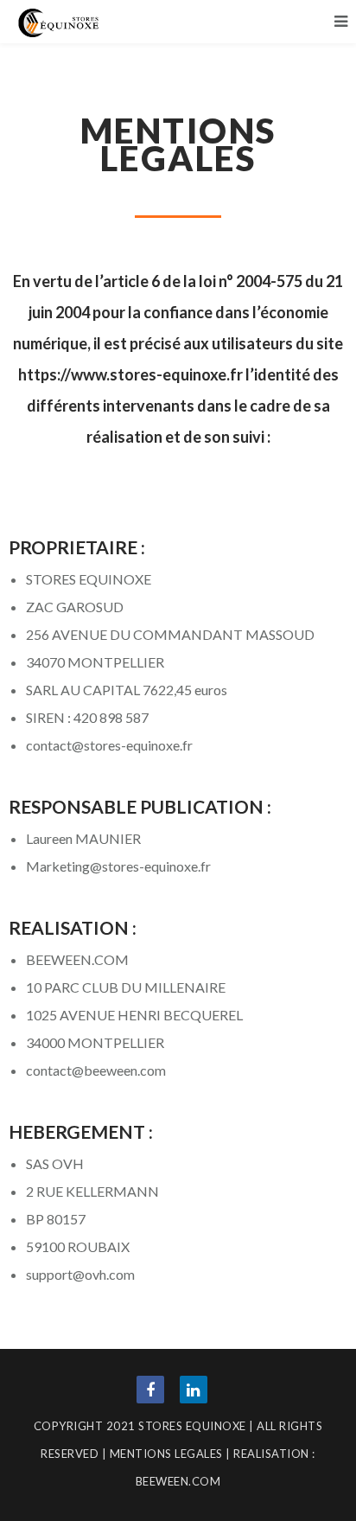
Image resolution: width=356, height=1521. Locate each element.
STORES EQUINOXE (88, 579)
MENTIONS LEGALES (166, 1453)
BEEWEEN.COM (77, 959)
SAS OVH (55, 1163)
